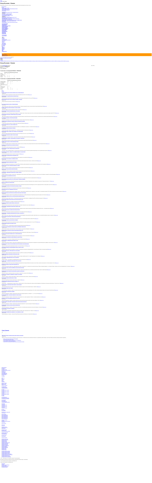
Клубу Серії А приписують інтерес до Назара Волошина (10, 104)
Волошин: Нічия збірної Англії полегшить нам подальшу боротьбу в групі (12, 199)
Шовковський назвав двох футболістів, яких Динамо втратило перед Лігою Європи (14, 192)
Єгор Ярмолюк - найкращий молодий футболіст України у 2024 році (11, 172)
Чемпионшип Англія (5, 427)
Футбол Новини (4, 6)
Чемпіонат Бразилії (4, 446)
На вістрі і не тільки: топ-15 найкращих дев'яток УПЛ (9, 189)
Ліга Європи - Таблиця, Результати (6, 14)
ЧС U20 (3, 42)
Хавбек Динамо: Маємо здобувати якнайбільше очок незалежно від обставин (13, 267)
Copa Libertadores (4, 35)
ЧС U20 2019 (3, 410)
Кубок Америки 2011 (5, 418)
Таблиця (3, 420)
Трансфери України (9, 12)
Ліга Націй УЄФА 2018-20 (5, 398)
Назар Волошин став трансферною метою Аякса (9, 175)
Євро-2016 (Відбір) (4, 406)
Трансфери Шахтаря (15, 12)
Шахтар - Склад (4, 383)
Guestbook (3, 376)
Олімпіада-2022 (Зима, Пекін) (6, 452)
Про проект (3, 463)
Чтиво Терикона (5, 330)
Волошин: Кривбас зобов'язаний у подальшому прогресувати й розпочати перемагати (14, 301)
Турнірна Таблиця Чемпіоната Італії (11, 20)
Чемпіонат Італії (4, 435)
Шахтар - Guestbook (4, 385)
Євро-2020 (3, 404)
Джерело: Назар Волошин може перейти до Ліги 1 (9, 223)
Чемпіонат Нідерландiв (5, 439)
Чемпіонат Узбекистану (5, 443)
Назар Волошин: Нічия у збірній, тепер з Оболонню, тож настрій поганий (12, 131)
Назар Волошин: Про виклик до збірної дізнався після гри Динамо (11, 114)
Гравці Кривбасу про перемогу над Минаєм (8, 308)
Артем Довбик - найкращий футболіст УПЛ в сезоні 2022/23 (10, 257)
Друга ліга (3, 425)
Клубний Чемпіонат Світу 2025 (6, 370)
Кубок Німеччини (9, 19)
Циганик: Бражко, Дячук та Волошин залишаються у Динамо (11, 165)
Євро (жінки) (3, 40)
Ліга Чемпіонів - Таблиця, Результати (7, 13)
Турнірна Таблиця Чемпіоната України (12, 8)
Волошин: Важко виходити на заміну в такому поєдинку (10, 134)
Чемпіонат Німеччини (5, 432)
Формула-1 (3, 47)
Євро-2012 (3, 407)
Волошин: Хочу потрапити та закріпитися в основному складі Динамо (12, 274)
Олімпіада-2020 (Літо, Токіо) (6, 453)
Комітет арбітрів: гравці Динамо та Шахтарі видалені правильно (11, 216)
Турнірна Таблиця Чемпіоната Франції (12, 22)
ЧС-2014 (3, 393)
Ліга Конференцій (4, 373)
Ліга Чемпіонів (4, 44)
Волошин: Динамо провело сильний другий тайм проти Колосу (11, 209)
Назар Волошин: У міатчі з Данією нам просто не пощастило (10, 148)
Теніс (2, 50)
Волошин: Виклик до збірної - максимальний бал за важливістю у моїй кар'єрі (13, 138)
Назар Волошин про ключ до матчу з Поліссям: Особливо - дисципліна (12, 99)
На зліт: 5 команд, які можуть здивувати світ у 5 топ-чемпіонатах (12, 340)
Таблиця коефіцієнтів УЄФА (6, 402)
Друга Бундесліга (4, 19)
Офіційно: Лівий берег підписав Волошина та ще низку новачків (11, 107)
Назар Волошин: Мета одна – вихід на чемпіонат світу (9, 124)
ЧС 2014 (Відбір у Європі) (5, 394)
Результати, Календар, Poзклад (6, 421)
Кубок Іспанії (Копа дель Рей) (6, 431)
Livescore (1, 60)
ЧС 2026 (3, 38)
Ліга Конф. (3, 45)
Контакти (3, 464)
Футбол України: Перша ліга (6, 9)
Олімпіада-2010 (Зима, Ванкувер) (6, 456)
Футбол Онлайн (1, 59)
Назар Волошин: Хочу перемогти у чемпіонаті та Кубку (10, 158)
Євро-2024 (3, 403)
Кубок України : (4, 423)
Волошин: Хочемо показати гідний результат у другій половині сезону (12, 233)
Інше (2, 46)
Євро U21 (3, 41)
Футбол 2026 (3, 368)
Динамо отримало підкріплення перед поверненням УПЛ (10, 155)
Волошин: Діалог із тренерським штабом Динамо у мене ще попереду (12, 284)
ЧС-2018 (3, 392)
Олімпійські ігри (4, 51)
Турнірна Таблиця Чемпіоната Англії (11, 17)
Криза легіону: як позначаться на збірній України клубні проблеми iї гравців (13, 341)
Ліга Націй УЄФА (4, 39)
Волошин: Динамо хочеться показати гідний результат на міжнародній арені (13, 92)
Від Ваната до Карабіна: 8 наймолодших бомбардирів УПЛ (10, 264)
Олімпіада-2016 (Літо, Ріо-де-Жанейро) (7, 454)
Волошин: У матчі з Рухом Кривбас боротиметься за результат (11, 298)
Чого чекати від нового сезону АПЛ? (8, 339)
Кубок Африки (4, 43)
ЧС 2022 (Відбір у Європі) (5, 391)
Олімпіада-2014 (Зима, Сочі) (6, 455)
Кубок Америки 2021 (5, 415)
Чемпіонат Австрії (4, 441)
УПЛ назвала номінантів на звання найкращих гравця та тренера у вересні (13, 247)
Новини (3, 91)
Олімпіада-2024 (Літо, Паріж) (6, 451)
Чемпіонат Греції (4, 449)
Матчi (2, 90)
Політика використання (5, 466)
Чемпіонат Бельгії (4, 440)
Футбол (1, 1)
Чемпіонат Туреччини (5, 444)
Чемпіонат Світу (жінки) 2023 (6, 412)
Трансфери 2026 (4, 386)
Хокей (3, 379)
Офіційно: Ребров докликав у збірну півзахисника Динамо (10, 141)
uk (0, 0)
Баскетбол (3, 48)
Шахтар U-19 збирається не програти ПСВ (8, 182)
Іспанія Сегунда (4, 430)
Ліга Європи (3, 372)
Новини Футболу (4, 367)
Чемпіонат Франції (4, 437)
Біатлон (3, 49)
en (1, 0)
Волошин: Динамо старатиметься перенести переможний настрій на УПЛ (12, 230)
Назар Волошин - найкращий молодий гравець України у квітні (11, 206)
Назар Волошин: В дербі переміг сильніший (8, 291)
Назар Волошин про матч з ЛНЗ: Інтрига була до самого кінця (11, 250)
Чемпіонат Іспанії (4, 429)
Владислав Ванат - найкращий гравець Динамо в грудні (10, 240)
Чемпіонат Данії (4, 448)
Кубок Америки (4, 414)
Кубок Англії (3, 428)
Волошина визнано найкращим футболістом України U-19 (10, 281)
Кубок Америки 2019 (5, 416)
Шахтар (3, 53)
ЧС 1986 (3, 395)
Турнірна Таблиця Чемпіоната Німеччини (13, 18)
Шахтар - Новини (4, 54)
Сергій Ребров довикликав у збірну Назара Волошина (9, 117)
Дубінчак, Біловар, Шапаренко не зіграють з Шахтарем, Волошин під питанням (13, 121)
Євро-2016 (3, 405)
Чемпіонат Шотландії (5, 447)
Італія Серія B (4, 21)
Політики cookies (4, 465)
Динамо (6, 65)
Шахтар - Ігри (4, 384)
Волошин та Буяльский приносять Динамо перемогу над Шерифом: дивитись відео (14, 226)
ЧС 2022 (3, 390)
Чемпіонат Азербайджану (5, 445)
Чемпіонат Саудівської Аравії (6, 442)
